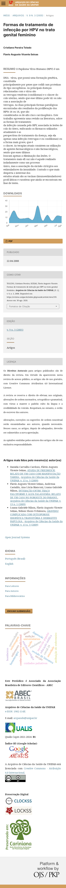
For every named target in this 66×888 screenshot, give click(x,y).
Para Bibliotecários (15, 596)
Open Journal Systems (17, 537)
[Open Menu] (3, 3)
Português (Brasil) (15, 558)
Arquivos (18, 15)
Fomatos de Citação (19, 306)
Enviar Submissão (18, 611)
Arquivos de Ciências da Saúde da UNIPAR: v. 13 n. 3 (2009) (34, 478)
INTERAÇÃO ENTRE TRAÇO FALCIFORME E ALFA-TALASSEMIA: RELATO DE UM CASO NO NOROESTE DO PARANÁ (35, 494)
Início (6, 15)
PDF (10, 241)
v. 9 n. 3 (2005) (34, 15)
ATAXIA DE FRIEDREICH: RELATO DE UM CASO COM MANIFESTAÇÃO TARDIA (35, 474)
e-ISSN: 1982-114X (15, 711)
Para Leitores (12, 586)
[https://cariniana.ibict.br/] (18, 849)
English (9, 563)
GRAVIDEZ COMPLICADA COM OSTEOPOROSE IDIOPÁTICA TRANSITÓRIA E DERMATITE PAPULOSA (34, 516)
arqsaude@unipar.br (25, 718)
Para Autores (12, 590)
